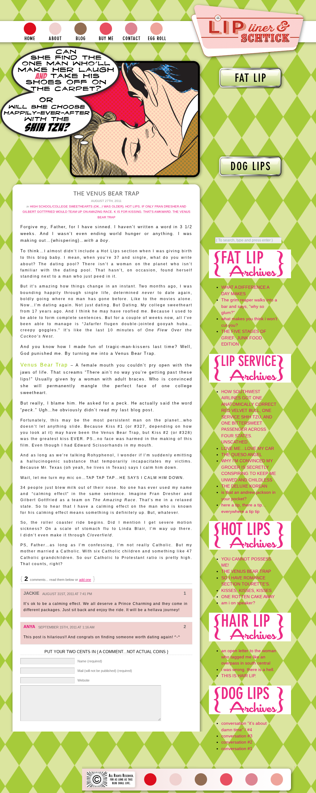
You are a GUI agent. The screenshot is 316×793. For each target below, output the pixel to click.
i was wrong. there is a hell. (247, 669)
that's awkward (157, 211)
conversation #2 (236, 742)
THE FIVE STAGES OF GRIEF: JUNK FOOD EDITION (243, 337)
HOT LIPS (132, 206)
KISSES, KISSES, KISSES (246, 590)
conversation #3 (236, 736)
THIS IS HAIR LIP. (238, 675)
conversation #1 (236, 748)
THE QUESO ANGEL (241, 454)
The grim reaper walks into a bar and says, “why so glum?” (249, 306)
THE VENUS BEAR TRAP (246, 571)
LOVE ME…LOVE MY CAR (247, 448)
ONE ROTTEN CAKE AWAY (248, 596)
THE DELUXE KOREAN (244, 486)
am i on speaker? (238, 603)
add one (85, 579)
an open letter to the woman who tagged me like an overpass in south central (248, 657)
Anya (29, 626)
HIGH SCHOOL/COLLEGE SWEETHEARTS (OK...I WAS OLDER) (76, 206)
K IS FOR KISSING (127, 211)
